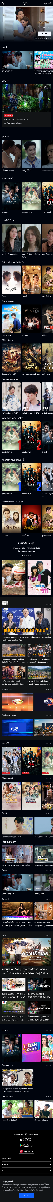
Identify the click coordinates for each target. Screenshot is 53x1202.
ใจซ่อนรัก (25, 296)
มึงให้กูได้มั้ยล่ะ (26, 170)
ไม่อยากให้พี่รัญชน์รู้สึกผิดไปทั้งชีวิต (31, 255)
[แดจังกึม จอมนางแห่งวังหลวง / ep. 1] (31, 796)
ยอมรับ (26, 1195)
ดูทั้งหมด (19, 123)
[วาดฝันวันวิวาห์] (31, 196)
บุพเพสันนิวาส (46, 296)
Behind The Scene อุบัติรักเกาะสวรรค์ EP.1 (17, 865)
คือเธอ (4, 296)
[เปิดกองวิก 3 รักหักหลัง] (17, 1109)
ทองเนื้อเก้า (25, 535)
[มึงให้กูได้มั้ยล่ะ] (31, 154)
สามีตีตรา (45, 335)
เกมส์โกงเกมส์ (46, 212)
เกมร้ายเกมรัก (6, 335)
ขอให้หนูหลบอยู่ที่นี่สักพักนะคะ (11, 837)
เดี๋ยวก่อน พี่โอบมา (8, 170)
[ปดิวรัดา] (11, 519)
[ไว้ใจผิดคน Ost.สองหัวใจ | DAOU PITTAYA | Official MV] (39, 984)
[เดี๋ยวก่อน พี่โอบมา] (11, 154)
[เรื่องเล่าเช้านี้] (17, 702)
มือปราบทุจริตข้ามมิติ (9, 374)
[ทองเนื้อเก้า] (31, 519)
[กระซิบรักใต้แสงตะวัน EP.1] (11, 396)
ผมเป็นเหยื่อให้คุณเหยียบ (10, 254)
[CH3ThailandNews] (17, 727)
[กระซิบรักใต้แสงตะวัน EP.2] (31, 396)
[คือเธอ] (11, 280)
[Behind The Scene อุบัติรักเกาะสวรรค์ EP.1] (17, 854)
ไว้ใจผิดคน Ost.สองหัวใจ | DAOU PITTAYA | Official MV (39, 995)
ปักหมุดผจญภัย (7, 71)
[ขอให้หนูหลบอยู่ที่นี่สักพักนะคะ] (17, 825)
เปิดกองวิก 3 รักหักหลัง (9, 1120)
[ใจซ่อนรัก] (31, 280)
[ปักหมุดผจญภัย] (17, 60)
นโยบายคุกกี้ (39, 1190)
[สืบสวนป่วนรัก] (39, 577)
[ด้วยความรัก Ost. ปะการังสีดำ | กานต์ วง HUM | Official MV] (39, 1007)
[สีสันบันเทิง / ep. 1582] (31, 1048)
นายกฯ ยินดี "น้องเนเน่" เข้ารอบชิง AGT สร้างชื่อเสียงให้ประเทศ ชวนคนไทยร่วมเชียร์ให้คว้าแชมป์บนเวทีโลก (26, 639)
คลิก (44, 34)
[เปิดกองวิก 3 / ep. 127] (11, 1048)
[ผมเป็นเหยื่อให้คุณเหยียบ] (11, 238)
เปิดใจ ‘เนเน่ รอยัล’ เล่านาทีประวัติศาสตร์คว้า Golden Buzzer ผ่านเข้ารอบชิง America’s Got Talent (13, 683)
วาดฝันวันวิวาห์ (27, 212)
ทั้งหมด (48, 604)
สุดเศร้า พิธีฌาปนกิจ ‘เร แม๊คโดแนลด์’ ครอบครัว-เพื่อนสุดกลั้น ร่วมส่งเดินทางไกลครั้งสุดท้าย (39, 661)
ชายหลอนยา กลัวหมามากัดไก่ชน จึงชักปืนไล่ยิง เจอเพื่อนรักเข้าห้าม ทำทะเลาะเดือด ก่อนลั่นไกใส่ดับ (13, 661)
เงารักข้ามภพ (46, 374)
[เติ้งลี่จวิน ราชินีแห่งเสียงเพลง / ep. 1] (11, 796)
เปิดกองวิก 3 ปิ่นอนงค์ (41, 1120)
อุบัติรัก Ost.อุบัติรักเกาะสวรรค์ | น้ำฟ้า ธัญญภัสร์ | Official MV (13, 995)
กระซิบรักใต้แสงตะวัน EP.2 (30, 413)
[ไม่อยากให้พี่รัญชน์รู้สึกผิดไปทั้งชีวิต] (31, 238)
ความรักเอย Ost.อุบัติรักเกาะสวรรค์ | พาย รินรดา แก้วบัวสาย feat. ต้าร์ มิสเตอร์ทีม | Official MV (25, 971)
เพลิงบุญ (25, 335)
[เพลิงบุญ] (31, 318)
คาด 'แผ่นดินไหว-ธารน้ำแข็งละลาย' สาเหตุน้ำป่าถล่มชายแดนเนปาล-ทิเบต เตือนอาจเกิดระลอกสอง (39, 683)
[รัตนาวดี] (13, 577)
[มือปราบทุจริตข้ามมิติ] (11, 357)
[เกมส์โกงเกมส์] (31, 435)
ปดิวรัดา (5, 535)
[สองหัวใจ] (11, 196)
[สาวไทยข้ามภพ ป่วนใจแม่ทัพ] (31, 357)
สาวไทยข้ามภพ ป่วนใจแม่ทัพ (31, 374)
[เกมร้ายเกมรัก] (11, 318)
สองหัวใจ (5, 212)
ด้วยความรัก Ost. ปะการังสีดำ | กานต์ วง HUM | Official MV (39, 1018)
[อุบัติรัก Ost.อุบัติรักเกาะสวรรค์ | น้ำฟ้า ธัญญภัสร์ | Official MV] (13, 984)
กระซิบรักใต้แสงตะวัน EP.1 (10, 413)
